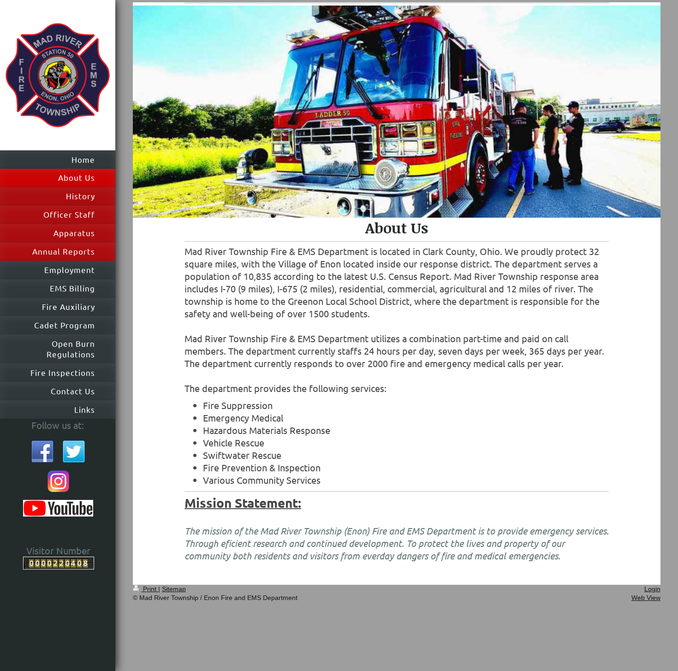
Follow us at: (57, 425)
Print (149, 589)
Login (652, 589)
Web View (645, 597)
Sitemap (174, 589)
